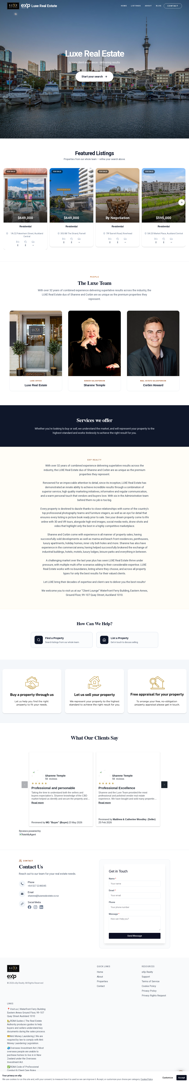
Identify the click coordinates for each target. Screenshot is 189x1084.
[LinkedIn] (41, 907)
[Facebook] (29, 907)
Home (124, 6)
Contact (172, 6)
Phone (112, 902)
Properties (102, 981)
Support (146, 976)
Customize (167, 1077)
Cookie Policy (149, 986)
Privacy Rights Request (154, 995)
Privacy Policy (149, 990)
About (148, 6)
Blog (158, 6)
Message (114, 914)
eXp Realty (147, 972)
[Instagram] (35, 907)
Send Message (134, 936)
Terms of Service (150, 981)
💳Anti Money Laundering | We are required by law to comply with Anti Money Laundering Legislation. (25, 1040)
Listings (136, 6)
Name (112, 878)
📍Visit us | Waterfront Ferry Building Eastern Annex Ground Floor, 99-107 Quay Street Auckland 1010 (26, 1013)
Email (112, 890)
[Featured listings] (94, 89)
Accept (181, 1077)
